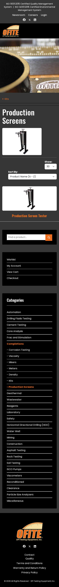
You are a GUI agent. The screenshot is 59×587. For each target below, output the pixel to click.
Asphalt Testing (16, 450)
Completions (15, 344)
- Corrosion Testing (18, 350)
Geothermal (14, 393)
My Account (14, 266)
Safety (11, 418)
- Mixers (11, 362)
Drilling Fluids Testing (19, 318)
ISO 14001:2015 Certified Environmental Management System (35, 8)
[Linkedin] (35, 20)
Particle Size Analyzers (20, 494)
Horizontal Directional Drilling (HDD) (28, 425)
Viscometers (14, 475)
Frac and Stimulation (19, 337)
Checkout (12, 278)
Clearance (13, 488)
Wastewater (14, 399)
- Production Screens (20, 387)
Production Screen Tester (29, 215)
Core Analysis (15, 331)
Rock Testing (14, 456)
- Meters (12, 368)
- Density (12, 374)
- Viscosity (13, 356)
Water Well (13, 431)
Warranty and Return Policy (29, 568)
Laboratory (13, 412)
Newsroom (18, 15)
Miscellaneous (15, 501)
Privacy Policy (29, 572)
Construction (14, 444)
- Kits (10, 380)
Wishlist (11, 259)
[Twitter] (30, 20)
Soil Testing (13, 463)
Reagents (12, 406)
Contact (29, 555)
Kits (7, 99)
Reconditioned (15, 482)
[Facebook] (24, 20)
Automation (14, 312)
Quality (29, 558)
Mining (10, 437)
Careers (33, 15)
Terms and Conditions (29, 563)
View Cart (12, 272)
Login (44, 15)
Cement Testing (16, 325)
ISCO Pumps (14, 469)
